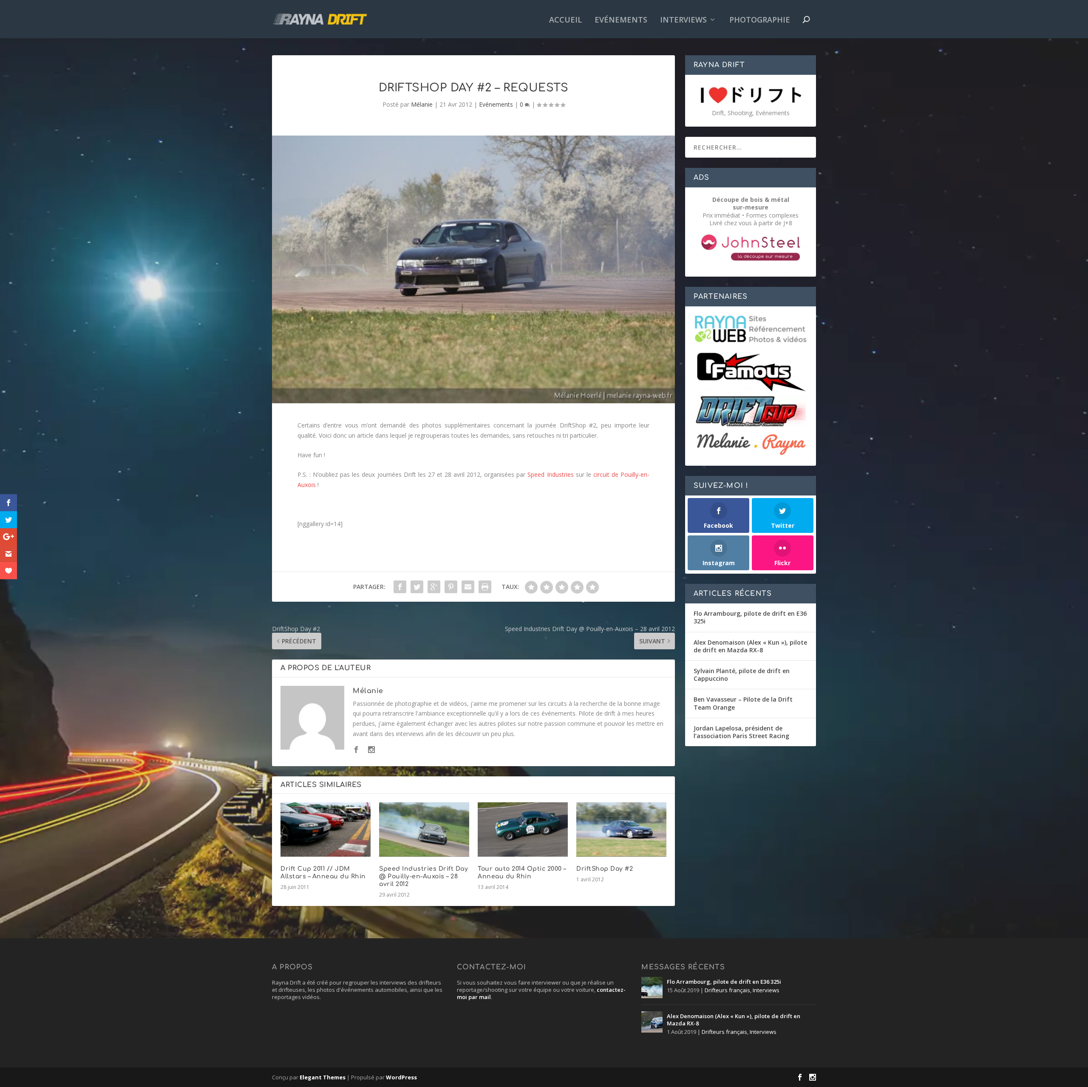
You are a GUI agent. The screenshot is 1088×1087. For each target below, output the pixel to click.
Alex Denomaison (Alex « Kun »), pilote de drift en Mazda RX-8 (750, 646)
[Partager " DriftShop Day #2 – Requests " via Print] (484, 586)
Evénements (621, 20)
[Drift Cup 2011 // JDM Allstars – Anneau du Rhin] (325, 829)
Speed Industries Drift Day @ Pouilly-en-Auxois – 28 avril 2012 (423, 876)
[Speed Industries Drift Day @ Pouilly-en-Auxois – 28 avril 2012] (424, 829)
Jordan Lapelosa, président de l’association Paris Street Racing (741, 732)
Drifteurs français (727, 990)
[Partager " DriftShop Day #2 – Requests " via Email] (467, 586)
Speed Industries (550, 474)
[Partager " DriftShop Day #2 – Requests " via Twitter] (416, 586)
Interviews (683, 20)
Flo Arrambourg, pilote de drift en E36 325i (750, 617)
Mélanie (422, 104)
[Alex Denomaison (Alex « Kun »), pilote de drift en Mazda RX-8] (652, 1022)
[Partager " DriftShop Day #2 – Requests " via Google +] (433, 586)
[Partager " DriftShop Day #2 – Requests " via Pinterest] (450, 586)
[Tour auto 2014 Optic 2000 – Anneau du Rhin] (523, 829)
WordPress (401, 1077)
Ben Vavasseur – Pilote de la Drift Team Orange (743, 703)
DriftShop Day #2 (604, 869)
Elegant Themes (323, 1077)
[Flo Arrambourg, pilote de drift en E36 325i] (652, 987)
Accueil (565, 20)
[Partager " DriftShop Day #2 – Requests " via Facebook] (399, 586)
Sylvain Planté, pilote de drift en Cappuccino (742, 674)
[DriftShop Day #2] (621, 829)
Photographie (759, 20)
